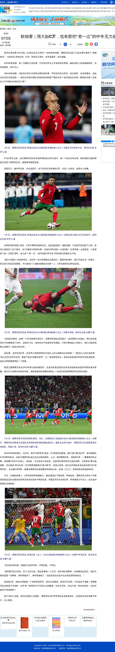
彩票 (95, 11)
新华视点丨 (107, 98)
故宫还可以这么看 (8, 623)
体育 (94, 8)
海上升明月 (56, 630)
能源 (88, 11)
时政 (41, 8)
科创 (87, 8)
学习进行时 (32, 8)
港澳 (59, 8)
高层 (38, 8)
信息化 (47, 11)
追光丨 (105, 110)
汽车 (33, 11)
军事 (108, 8)
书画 (101, 8)
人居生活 (42, 11)
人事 (45, 8)
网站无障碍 (104, 2)
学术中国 (60, 11)
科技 (83, 8)
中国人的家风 (40, 620)
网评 (56, 8)
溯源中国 (76, 11)
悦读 (105, 11)
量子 (90, 8)
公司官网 (17, 9)
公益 (108, 11)
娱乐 (98, 11)
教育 (80, 8)
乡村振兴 (67, 11)
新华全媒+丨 (107, 101)
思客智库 (68, 8)
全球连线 (75, 8)
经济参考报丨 (108, 113)
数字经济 (53, 11)
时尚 (101, 11)
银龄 (71, 11)
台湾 (63, 8)
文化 (97, 8)
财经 (52, 8)
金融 (30, 11)
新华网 (2, 29)
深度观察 (108, 83)
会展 (91, 11)
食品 (37, 11)
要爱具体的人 (88, 620)
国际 (49, 8)
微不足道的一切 (24, 630)
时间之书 (72, 620)
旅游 (84, 11)
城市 (81, 11)
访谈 (112, 8)
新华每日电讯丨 (109, 119)
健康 (104, 8)
